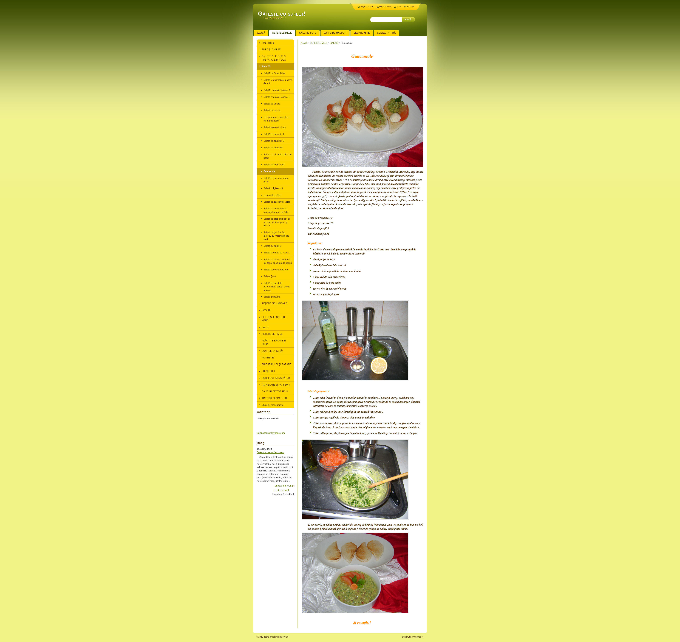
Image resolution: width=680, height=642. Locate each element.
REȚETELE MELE (318, 43)
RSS (399, 6)
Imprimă (410, 6)
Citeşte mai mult (283, 485)
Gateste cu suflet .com (270, 452)
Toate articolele (282, 490)
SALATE (334, 43)
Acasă (304, 43)
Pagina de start (367, 6)
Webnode (418, 637)
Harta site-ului (385, 6)
